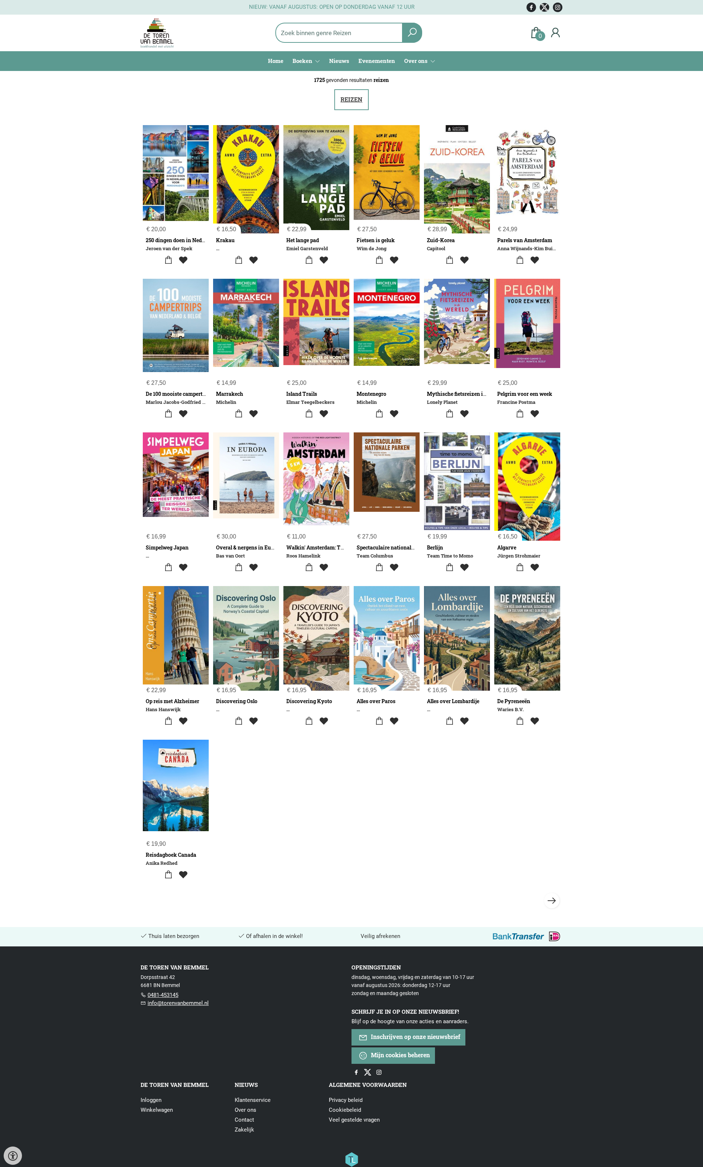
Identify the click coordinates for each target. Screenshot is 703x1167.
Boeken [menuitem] (303, 60)
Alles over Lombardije (453, 701)
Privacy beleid (345, 1100)
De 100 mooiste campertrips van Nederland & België (207, 393)
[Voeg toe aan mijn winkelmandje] (168, 260)
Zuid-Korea (441, 240)
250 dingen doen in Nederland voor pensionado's (204, 240)
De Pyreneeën (513, 701)
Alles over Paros (376, 701)
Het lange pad (302, 240)
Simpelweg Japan (167, 547)
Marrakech (229, 393)
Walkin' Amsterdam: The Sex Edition (331, 547)
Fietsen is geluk (376, 240)
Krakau (225, 240)
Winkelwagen (157, 1110)
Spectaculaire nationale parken (394, 547)
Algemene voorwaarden (368, 1084)
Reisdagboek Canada (171, 854)
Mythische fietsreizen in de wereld (468, 393)
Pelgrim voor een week (524, 393)
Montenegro (371, 393)
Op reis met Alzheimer (172, 701)
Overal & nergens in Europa (249, 547)
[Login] (555, 33)
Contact (244, 1120)
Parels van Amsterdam (524, 240)
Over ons (245, 1110)
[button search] (412, 33)
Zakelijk (244, 1129)
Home (275, 60)
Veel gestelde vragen (354, 1120)
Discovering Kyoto (309, 701)
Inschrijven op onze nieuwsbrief (414, 1036)
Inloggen (151, 1100)
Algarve (506, 547)
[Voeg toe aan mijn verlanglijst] (183, 260)
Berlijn (435, 547)
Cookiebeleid (345, 1110)
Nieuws (339, 60)
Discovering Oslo (236, 701)
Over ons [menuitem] (416, 60)
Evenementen (376, 60)
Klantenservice (253, 1100)
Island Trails (301, 393)
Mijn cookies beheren (399, 1055)
